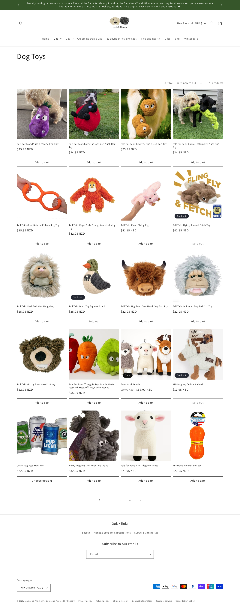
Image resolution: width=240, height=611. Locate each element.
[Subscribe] (149, 554)
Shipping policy (120, 601)
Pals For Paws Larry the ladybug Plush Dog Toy (92, 146)
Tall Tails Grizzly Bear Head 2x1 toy (36, 384)
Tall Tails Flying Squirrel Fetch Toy (191, 225)
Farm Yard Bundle (130, 384)
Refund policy (102, 601)
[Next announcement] (222, 5)
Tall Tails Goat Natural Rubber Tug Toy (38, 225)
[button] (21, 23)
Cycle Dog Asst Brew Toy (30, 465)
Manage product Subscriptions (112, 532)
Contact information (142, 601)
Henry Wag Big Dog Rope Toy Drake (88, 465)
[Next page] (140, 500)
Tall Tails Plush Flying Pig (135, 225)
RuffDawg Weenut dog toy (187, 465)
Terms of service (164, 601)
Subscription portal (146, 532)
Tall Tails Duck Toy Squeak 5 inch (87, 306)
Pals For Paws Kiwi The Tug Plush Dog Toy (144, 144)
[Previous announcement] (18, 5)
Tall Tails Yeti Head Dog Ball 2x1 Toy (192, 306)
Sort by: (168, 83)
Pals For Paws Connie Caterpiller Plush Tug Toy (196, 146)
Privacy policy (85, 601)
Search (86, 532)
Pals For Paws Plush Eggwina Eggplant (38, 144)
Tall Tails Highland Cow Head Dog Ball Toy (144, 306)
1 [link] (99, 500)
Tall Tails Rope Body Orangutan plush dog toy (92, 227)
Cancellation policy (185, 601)
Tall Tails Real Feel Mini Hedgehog (35, 306)
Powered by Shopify (65, 601)
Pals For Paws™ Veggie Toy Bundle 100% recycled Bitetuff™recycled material (91, 386)
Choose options (42, 480)
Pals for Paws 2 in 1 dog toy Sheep (139, 465)
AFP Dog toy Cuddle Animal (188, 384)
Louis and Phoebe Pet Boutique (40, 601)
